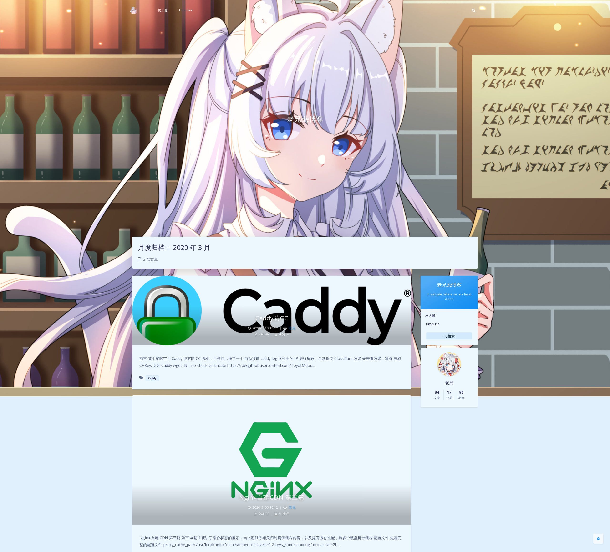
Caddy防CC (271, 318)
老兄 (292, 328)
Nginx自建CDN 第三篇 (271, 497)
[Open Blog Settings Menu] (598, 539)
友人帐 (430, 315)
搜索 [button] (451, 335)
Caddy (152, 378)
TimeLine (432, 324)
